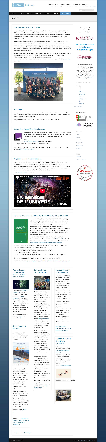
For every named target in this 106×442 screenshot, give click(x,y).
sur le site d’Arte (21, 172)
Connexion (78, 156)
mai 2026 (78, 134)
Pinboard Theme (83, 440)
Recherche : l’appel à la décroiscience (29, 129)
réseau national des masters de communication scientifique (46, 242)
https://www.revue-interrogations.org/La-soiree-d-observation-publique (63, 328)
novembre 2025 (79, 145)
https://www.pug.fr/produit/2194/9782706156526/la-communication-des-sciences (47, 261)
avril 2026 (78, 137)
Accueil (14, 13)
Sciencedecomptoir (66, 365)
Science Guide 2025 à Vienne (40, 271)
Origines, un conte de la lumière (27, 159)
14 (22, 432)
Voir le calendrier (78, 106)
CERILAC (84, 6)
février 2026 (78, 140)
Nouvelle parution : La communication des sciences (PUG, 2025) (41, 215)
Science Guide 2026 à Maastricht (27, 27)
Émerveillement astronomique (62, 271)
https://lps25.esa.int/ (43, 318)
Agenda (47, 13)
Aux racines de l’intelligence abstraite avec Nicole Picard (19, 273)
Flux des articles (80, 159)
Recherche (38, 13)
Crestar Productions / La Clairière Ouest (20, 411)
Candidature (65, 13)
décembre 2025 (79, 142)
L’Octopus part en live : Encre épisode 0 (63, 341)
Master (29, 13)
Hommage (18, 109)
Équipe (22, 13)
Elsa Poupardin (59, 239)
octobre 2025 (79, 148)
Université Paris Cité (91, 6)
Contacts (55, 13)
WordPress (91, 440)
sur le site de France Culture (26, 149)
